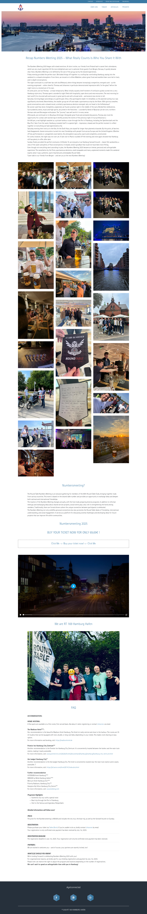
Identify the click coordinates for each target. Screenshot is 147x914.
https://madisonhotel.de (64, 740)
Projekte (125, 7)
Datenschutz (99, 1)
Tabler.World (53, 828)
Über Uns (94, 7)
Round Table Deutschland (112, 1)
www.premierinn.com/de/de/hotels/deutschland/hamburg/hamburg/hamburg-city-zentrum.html (80, 754)
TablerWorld (125, 1)
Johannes (100, 724)
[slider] (74, 615)
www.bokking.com (53, 789)
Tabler (104, 7)
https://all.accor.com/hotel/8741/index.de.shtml (63, 767)
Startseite (90, 1)
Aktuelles (114, 7)
